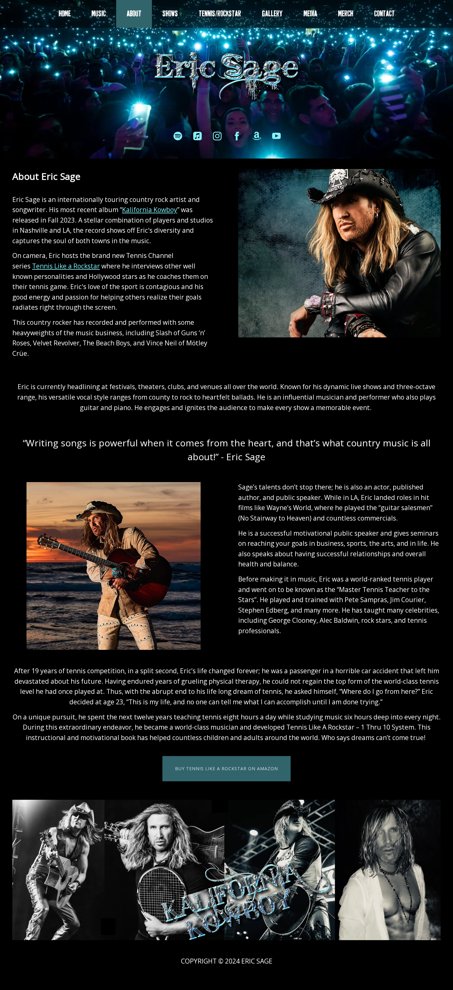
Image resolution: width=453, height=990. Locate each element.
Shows (170, 14)
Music (99, 14)
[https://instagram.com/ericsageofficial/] (217, 136)
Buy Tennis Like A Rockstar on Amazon (226, 768)
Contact (384, 14)
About (134, 14)
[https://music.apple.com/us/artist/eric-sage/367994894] (197, 136)
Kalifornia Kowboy (149, 209)
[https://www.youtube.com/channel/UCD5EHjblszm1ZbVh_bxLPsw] (276, 136)
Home (65, 14)
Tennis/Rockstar (220, 14)
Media (310, 14)
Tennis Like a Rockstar (66, 266)
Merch (345, 14)
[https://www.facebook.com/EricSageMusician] (237, 136)
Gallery (272, 14)
